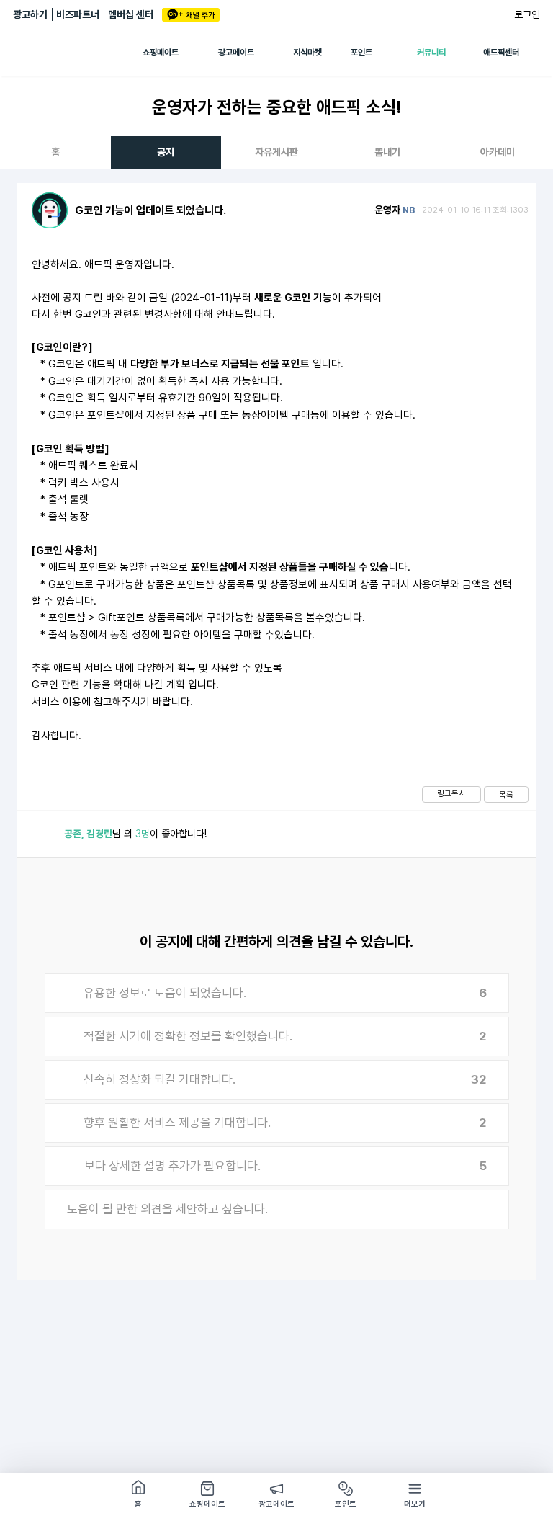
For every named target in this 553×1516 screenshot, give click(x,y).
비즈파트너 (77, 14)
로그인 (527, 14)
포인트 (361, 53)
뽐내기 (387, 152)
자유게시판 (276, 152)
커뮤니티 (431, 53)
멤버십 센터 (130, 14)
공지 (165, 152)
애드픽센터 (501, 53)
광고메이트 (236, 53)
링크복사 (451, 793)
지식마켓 (307, 53)
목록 (506, 795)
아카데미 (497, 152)
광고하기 (30, 14)
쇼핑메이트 (161, 53)
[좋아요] (44, 834)
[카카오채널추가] (191, 14)
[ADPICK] (78, 52)
